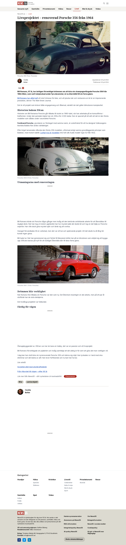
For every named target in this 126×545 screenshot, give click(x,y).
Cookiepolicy (92, 528)
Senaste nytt (22, 9)
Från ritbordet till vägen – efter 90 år (32, 372)
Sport (66, 491)
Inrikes (19, 498)
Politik (19, 501)
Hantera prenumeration (73, 516)
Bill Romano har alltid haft (27, 98)
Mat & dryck (87, 9)
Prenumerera (70, 376)
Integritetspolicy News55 (73, 528)
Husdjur (20, 480)
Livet (77, 9)
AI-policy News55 (70, 531)
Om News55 (92, 516)
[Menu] (107, 3)
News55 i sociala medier (97, 524)
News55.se (21, 14)
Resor (68, 9)
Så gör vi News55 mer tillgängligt (96, 532)
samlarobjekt (32, 382)
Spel (35, 495)
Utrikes (19, 503)
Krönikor (52, 480)
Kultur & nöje (68, 485)
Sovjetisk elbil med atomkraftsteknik (32, 367)
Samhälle (35, 9)
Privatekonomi (49, 9)
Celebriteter (68, 483)
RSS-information (70, 524)
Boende (82, 483)
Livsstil (67, 480)
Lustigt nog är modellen (49, 133)
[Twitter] (24, 540)
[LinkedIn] (29, 540)
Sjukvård (36, 483)
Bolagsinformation (94, 520)
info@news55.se (29, 535)
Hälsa (60, 9)
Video (98, 9)
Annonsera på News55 (72, 520)
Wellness (36, 485)
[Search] (104, 3)
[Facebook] (19, 540)
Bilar (20, 382)
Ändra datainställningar (74, 539)
